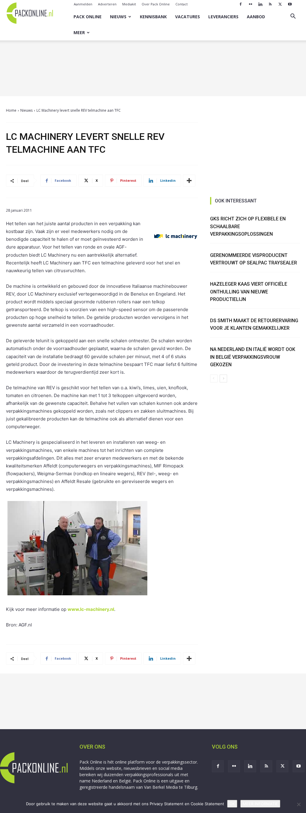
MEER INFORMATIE (260, 803)
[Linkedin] (260, 4)
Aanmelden (83, 4)
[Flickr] (250, 4)
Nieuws (118, 16)
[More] (189, 181)
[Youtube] (289, 4)
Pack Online (88, 16)
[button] (293, 17)
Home (11, 110)
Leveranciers (223, 16)
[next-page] (223, 378)
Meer (79, 32)
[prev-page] (214, 378)
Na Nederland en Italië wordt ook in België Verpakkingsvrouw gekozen (252, 356)
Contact (181, 4)
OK (232, 803)
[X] (280, 4)
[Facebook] (240, 4)
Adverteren (107, 4)
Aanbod (256, 16)
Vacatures (187, 16)
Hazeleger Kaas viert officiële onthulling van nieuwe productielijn (248, 291)
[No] (299, 804)
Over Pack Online (156, 4)
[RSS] (270, 4)
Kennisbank (153, 16)
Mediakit (129, 4)
